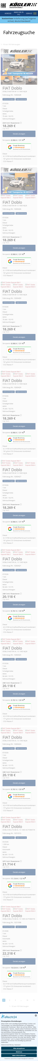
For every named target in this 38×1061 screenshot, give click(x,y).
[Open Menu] (34, 13)
